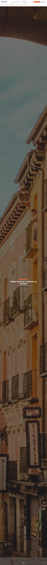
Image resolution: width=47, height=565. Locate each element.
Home (3, 4)
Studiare (17, 4)
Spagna (27, 279)
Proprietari (26, 4)
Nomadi (21, 4)
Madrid (24, 279)
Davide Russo (15, 285)
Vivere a (6, 4)
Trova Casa (37, 1)
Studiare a (20, 279)
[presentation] (7, 4)
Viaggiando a (12, 4)
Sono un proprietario (42, 1)
